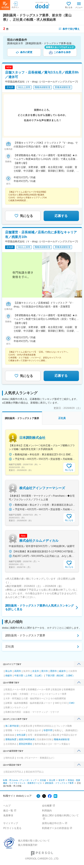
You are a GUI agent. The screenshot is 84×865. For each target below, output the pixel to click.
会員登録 (5, 7)
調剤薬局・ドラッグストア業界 (25, 635)
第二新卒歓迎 (12, 726)
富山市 (8, 671)
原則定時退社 (25, 744)
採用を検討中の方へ (53, 823)
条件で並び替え (71, 28)
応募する (61, 216)
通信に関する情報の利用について (60, 815)
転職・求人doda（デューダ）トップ (19, 780)
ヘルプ (7, 805)
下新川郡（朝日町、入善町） (60, 675)
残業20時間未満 (27, 739)
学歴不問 (47, 730)
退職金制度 (11, 739)
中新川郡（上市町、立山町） (28, 675)
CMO (71, 703)
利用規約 (47, 810)
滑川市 (44, 671)
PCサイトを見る (12, 828)
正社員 (9, 646)
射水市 (62, 780)
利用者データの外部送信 (55, 828)
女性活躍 (21, 735)
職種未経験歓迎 (62, 739)
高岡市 (17, 671)
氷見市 (35, 671)
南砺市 (8, 675)
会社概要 (47, 805)
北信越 (43, 780)
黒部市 (53, 671)
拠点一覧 (8, 810)
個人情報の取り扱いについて (34, 840)
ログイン (15, 7)
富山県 (52, 780)
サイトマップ (10, 823)
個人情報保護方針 (28, 845)
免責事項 (8, 815)
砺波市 (62, 671)
